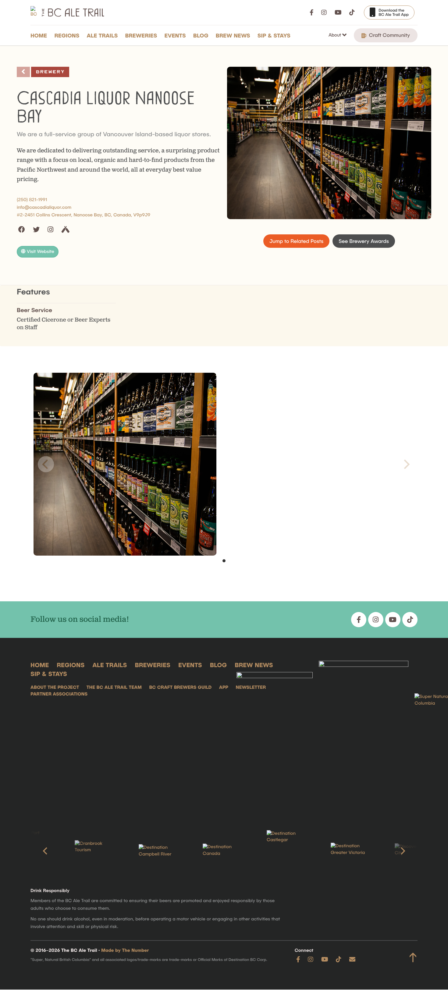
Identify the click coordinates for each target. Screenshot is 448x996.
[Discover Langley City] (416, 851)
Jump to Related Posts (296, 241)
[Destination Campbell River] (160, 851)
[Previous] (46, 851)
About (335, 34)
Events (175, 35)
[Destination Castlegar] (288, 851)
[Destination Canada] (224, 851)
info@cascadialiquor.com (44, 207)
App (223, 687)
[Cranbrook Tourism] (96, 851)
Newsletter (251, 687)
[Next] (402, 851)
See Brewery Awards (364, 241)
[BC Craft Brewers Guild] (363, 736)
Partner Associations (58, 694)
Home (38, 35)
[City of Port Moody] (32, 851)
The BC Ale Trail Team (114, 687)
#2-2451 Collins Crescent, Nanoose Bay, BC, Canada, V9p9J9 (83, 215)
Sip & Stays (274, 35)
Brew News (233, 35)
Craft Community (389, 35)
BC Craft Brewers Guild (180, 687)
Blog (200, 35)
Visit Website (40, 251)
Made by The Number (125, 950)
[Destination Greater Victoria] (352, 851)
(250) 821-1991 (32, 199)
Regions (66, 35)
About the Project (54, 687)
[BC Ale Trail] (274, 736)
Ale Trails (102, 35)
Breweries (141, 35)
